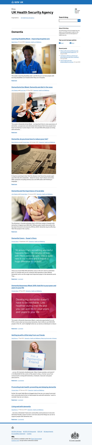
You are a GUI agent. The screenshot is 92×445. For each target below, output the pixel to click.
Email (62, 43)
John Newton (15, 90)
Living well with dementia (21, 406)
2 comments (21, 380)
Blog (13, 9)
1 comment (20, 279)
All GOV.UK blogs (17, 431)
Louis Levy (23, 90)
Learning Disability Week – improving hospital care (31, 39)
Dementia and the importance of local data (28, 191)
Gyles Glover (15, 42)
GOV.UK (39, 431)
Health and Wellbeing (36, 42)
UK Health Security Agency (32, 12)
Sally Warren (15, 338)
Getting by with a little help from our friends (28, 335)
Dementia (27, 42)
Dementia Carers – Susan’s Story (24, 238)
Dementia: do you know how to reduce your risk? (30, 139)
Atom (73, 43)
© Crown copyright (74, 440)
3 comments (21, 419)
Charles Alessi (25, 142)
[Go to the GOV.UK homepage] (17, 2)
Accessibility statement (18, 434)
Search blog (63, 17)
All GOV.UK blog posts (29, 431)
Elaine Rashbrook (16, 142)
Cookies (29, 434)
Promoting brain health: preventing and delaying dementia (34, 387)
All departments (48, 431)
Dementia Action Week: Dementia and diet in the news (32, 87)
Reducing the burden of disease (49, 338)
